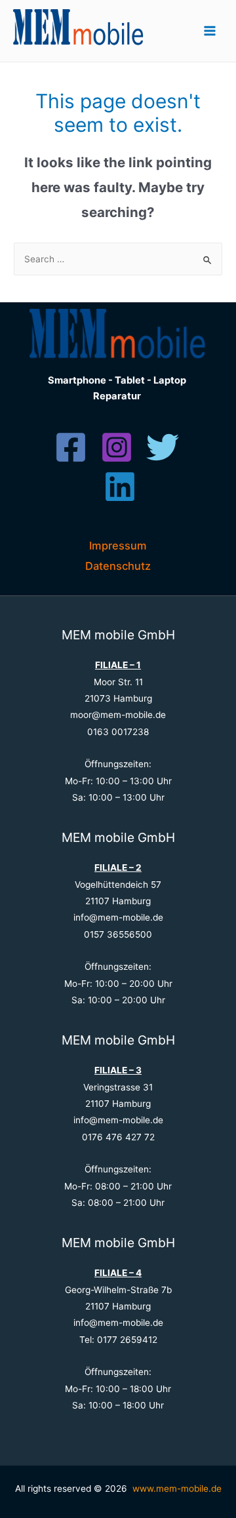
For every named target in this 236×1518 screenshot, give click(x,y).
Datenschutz (118, 565)
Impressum (118, 545)
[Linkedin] (120, 486)
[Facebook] (70, 447)
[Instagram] (116, 447)
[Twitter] (162, 447)
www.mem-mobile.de (177, 1488)
